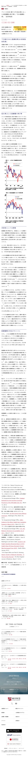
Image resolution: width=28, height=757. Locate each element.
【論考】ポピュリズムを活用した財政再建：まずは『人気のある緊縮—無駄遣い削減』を (14, 594)
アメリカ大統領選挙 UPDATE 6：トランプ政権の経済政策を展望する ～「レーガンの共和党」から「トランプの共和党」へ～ (14, 641)
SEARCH (3, 724)
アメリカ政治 (4, 22)
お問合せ (17, 720)
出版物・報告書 (4, 716)
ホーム (2, 5)
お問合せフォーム (14, 689)
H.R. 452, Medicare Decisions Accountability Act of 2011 (13, 531)
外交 (9, 22)
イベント (3, 720)
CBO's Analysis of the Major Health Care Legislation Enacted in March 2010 (13, 522)
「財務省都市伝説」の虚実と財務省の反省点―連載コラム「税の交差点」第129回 (14, 616)
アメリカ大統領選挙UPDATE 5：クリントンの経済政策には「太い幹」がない (14, 649)
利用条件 (5, 748)
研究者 (2, 712)
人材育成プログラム (20, 712)
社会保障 (12, 22)
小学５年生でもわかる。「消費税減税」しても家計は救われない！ (14, 587)
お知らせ (17, 716)
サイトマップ (21, 748)
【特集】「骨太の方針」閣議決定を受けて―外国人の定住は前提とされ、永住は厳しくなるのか (14, 602)
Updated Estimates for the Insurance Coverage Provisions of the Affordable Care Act (12, 500)
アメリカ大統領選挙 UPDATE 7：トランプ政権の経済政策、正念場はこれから (14, 633)
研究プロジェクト (19, 708)
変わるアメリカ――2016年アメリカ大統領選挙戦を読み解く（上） (14, 657)
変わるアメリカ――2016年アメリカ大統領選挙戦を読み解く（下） (14, 665)
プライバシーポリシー (13, 748)
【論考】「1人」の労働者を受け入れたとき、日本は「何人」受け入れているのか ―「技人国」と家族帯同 (14, 609)
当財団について (4, 708)
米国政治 (7, 5)
